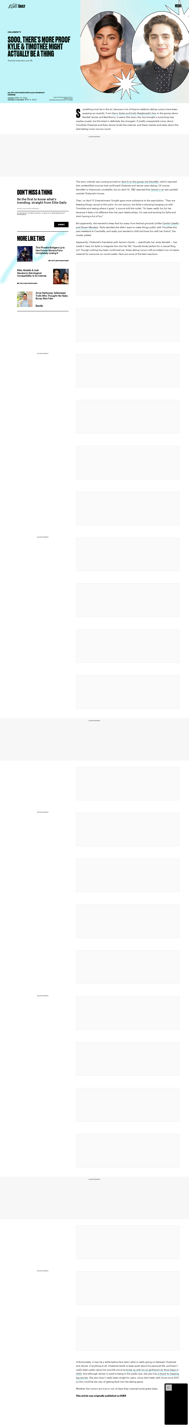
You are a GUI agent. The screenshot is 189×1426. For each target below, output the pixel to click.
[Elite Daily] (17, 6)
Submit (61, 224)
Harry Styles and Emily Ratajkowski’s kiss (134, 113)
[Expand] (167, 1385)
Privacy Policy (21, 214)
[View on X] (127, 279)
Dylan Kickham (20, 92)
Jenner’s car (157, 189)
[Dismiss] (185, 1385)
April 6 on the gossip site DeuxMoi (140, 181)
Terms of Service (57, 213)
